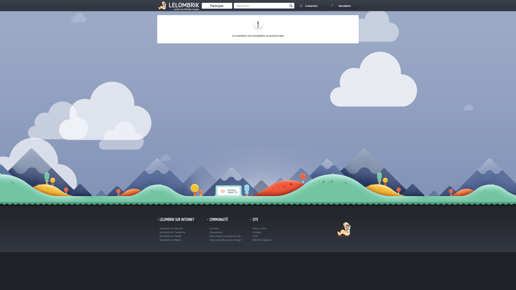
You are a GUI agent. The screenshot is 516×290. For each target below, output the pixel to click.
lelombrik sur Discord (171, 228)
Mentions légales (262, 239)
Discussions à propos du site (225, 236)
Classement (216, 232)
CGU (255, 236)
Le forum (214, 228)
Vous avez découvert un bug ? (225, 239)
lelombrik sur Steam (170, 239)
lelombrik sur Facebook (172, 232)
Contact (257, 232)
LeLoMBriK (343, 230)
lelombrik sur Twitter (170, 236)
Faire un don (259, 228)
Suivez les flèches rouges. (186, 9)
